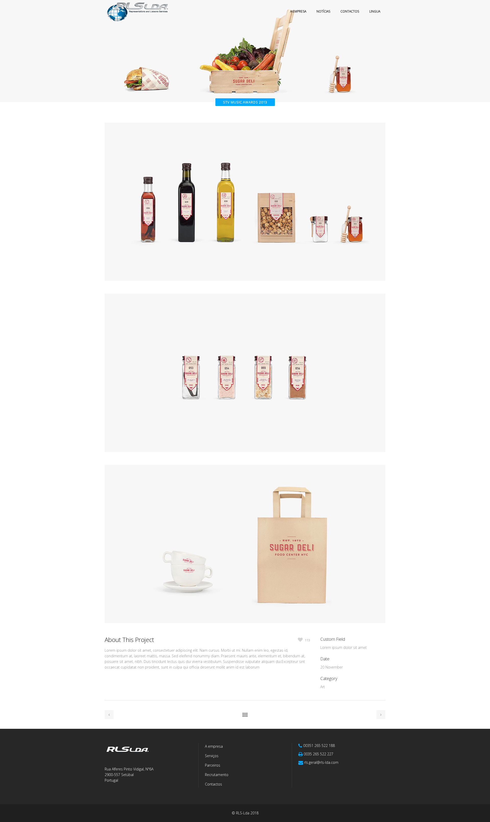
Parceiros (212, 765)
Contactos (213, 784)
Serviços (211, 755)
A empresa (214, 746)
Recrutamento (216, 774)
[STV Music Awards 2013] (245, 290)
